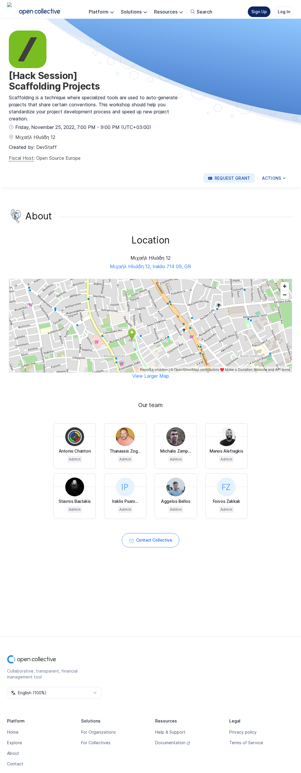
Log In (284, 11)
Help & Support (170, 732)
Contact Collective (154, 539)
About (13, 753)
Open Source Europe (58, 158)
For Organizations (98, 732)
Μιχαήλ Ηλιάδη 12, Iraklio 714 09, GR (150, 266)
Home (13, 732)
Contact (15, 763)
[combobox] (54, 693)
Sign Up (259, 11)
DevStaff (46, 147)
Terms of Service (246, 742)
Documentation (170, 742)
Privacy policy (243, 732)
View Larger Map (150, 376)
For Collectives (96, 742)
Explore (14, 742)
